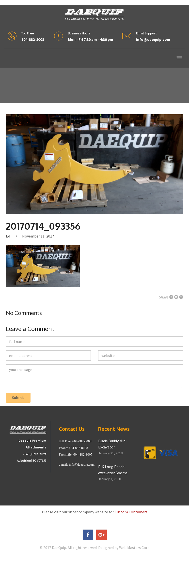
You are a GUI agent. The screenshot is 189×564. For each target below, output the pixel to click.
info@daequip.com (81, 464)
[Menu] (179, 58)
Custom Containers (131, 511)
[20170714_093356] (94, 164)
